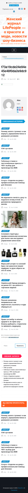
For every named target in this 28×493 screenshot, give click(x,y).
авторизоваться (13, 337)
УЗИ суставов (7, 148)
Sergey (6, 207)
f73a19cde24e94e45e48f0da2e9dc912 (14, 58)
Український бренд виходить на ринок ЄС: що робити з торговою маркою (13, 285)
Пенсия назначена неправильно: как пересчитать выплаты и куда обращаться (13, 303)
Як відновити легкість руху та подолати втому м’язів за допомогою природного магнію (13, 200)
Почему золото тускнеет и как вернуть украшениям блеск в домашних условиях (13, 133)
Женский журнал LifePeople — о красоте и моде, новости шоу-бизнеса (14, 29)
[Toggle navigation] (14, 50)
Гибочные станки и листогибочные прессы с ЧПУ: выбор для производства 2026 (12, 164)
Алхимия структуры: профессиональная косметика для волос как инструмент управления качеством (14, 237)
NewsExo (20, 488)
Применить (20, 346)
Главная (4, 57)
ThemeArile (14, 490)
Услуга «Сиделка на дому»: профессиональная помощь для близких (13, 182)
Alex (5, 79)
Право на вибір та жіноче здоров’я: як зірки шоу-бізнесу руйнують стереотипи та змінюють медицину (13, 322)
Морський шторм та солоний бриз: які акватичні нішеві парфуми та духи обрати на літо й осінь (13, 267)
